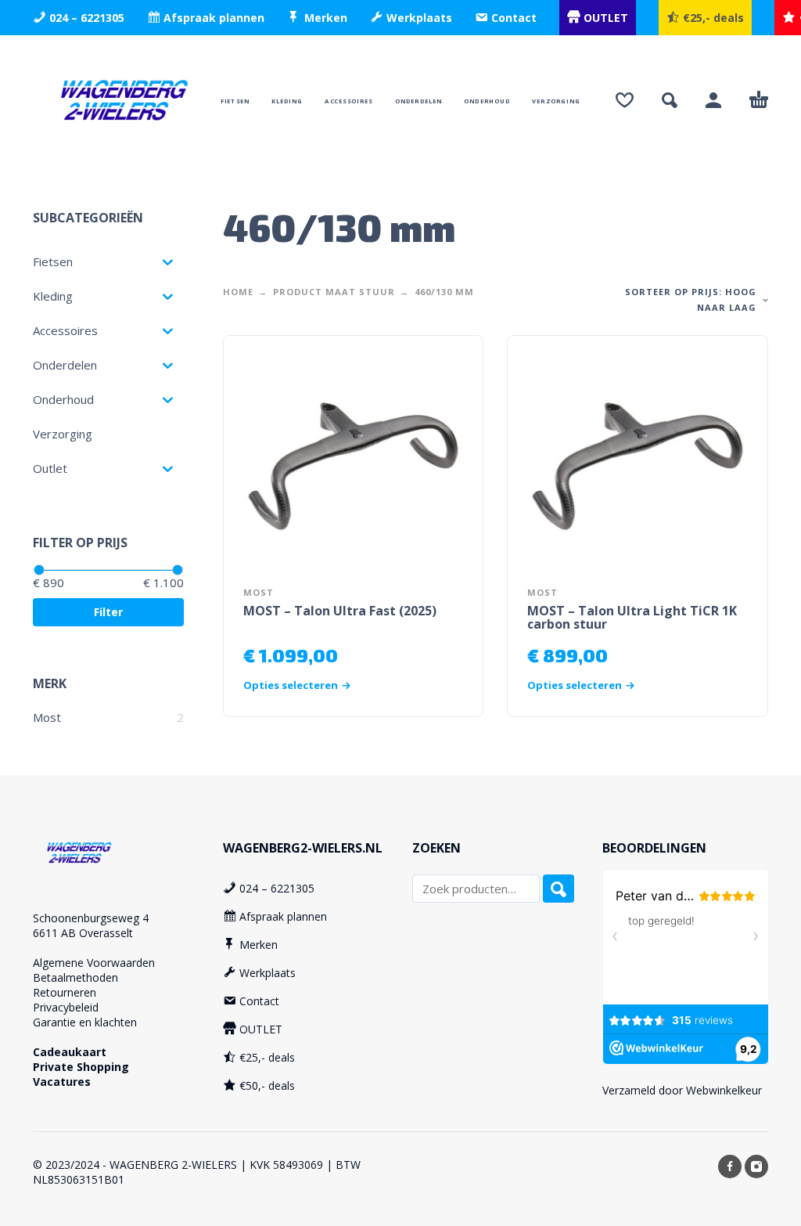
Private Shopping (81, 1066)
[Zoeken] (558, 888)
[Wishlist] (625, 100)
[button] (669, 100)
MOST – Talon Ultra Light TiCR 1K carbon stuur (632, 617)
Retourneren (64, 992)
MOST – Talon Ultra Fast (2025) (339, 610)
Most (47, 717)
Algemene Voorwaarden (94, 962)
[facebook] (730, 1166)
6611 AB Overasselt (83, 932)
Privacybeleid (66, 1007)
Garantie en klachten (85, 1022)
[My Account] (713, 100)
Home (238, 291)
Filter (108, 611)
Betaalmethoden (75, 977)
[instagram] (756, 1166)
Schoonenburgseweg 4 (91, 917)
